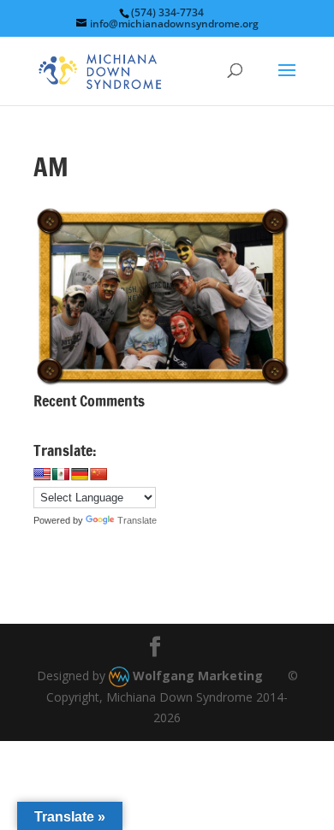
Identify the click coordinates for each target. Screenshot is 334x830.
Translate (137, 520)
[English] (42, 474)
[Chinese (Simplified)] (98, 474)
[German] (79, 474)
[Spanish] (60, 474)
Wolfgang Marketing (196, 675)
